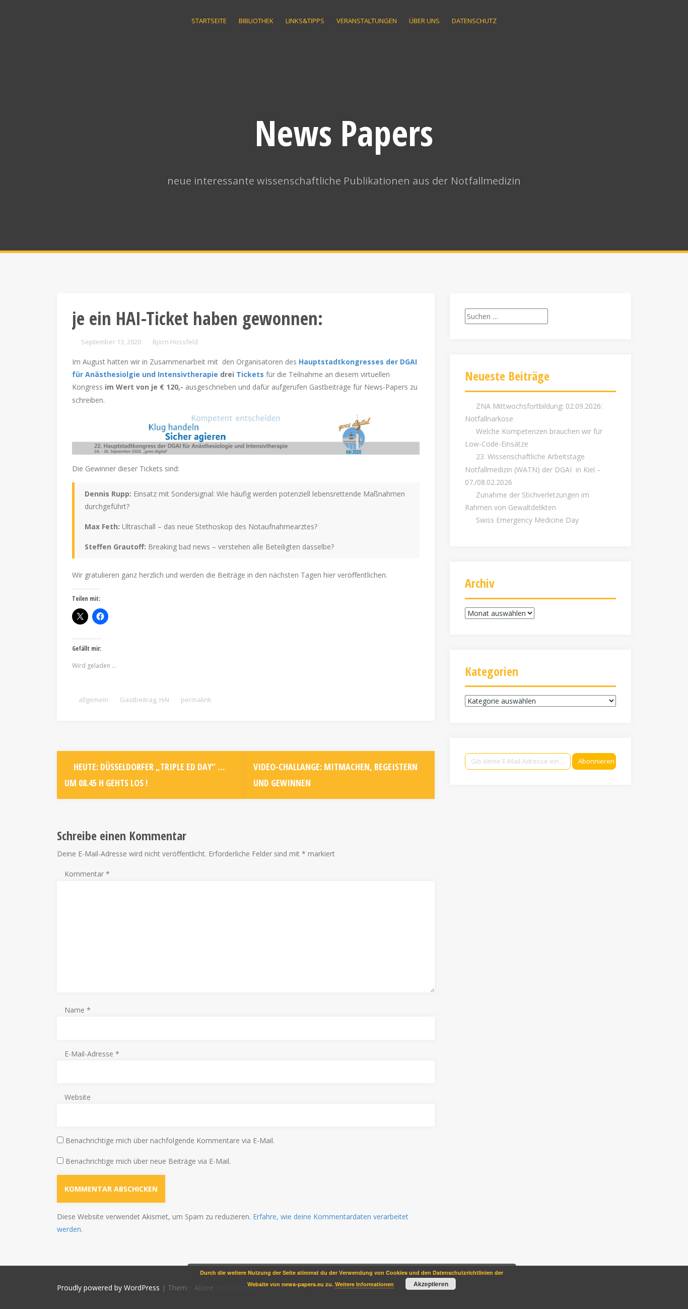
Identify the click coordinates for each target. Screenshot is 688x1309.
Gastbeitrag (138, 699)
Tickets (250, 374)
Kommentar (87, 874)
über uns (424, 20)
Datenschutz (474, 20)
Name (77, 1010)
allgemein (93, 699)
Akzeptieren (431, 1283)
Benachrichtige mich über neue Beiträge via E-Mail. (148, 1161)
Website (77, 1097)
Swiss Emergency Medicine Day (527, 520)
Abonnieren (596, 761)
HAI (164, 699)
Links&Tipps (305, 20)
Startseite (209, 20)
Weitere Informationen (364, 1284)
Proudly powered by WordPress (108, 1287)
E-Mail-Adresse (91, 1053)
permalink (195, 699)
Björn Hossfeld (175, 341)
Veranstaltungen (366, 20)
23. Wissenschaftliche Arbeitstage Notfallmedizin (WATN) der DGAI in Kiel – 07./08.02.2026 (533, 469)
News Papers (344, 132)
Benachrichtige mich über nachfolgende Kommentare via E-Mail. (169, 1140)
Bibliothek (256, 20)
